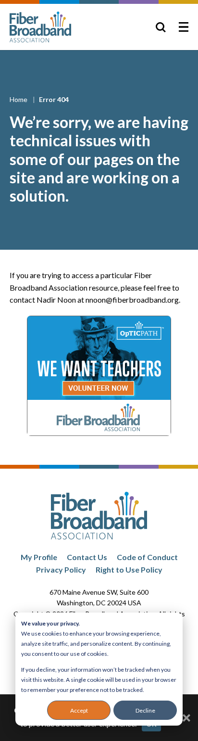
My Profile (39, 557)
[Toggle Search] (160, 26)
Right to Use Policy (129, 569)
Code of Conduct (147, 557)
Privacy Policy (61, 569)
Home (19, 99)
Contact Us (87, 557)
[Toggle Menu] (183, 26)
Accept (79, 710)
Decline (145, 710)
